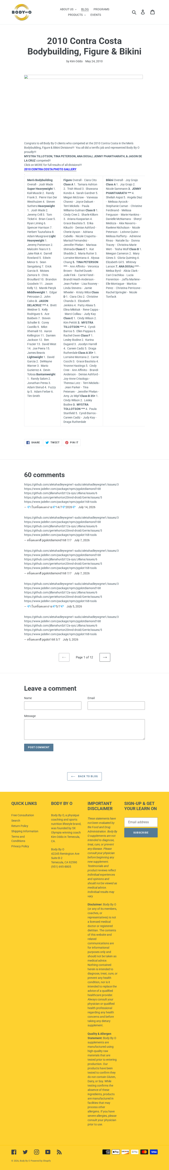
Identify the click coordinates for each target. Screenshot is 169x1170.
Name (28, 698)
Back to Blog (87, 776)
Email (91, 698)
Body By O (25, 1161)
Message (30, 716)
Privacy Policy (20, 846)
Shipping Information (24, 831)
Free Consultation (22, 815)
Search (15, 820)
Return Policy (19, 826)
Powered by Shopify (41, 1161)
